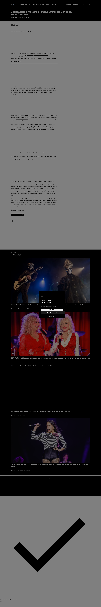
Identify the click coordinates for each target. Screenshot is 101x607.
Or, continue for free (51, 316)
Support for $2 (52, 309)
